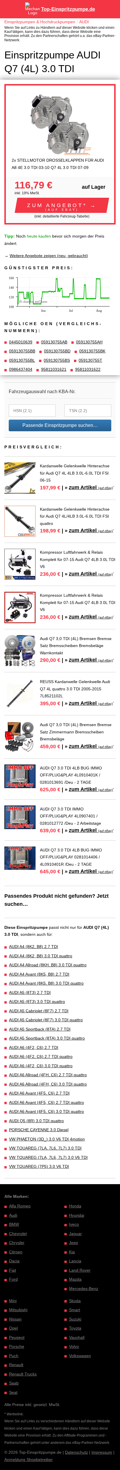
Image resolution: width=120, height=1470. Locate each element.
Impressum (101, 1452)
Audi (13, 1215)
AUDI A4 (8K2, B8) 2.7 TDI (33, 946)
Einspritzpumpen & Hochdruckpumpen (39, 21)
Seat (13, 1392)
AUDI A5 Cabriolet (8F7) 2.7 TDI (38, 1010)
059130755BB (22, 351)
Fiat (12, 1270)
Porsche (16, 1346)
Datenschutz (76, 1452)
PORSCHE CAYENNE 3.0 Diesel (38, 1129)
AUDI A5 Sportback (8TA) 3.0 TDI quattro (47, 1038)
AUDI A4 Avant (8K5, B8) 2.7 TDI (39, 974)
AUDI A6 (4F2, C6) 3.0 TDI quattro (41, 1065)
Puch (13, 1355)
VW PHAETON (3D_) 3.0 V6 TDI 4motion (47, 1139)
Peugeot (16, 1337)
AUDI (84, 21)
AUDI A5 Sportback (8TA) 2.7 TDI (39, 1029)
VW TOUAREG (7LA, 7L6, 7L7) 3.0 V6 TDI (48, 1157)
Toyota (75, 1328)
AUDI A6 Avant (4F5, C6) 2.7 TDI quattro (46, 1102)
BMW (14, 1224)
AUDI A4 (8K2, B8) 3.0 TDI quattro (40, 956)
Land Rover (80, 1270)
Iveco (74, 1224)
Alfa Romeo (20, 1206)
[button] (62, 205)
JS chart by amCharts (33, 301)
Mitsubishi (18, 1309)
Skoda (75, 1300)
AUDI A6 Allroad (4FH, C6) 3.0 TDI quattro (48, 1084)
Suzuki (75, 1319)
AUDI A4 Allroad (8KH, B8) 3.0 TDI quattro (48, 965)
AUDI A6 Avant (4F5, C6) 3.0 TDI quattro (46, 1111)
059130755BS (57, 360)
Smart (74, 1309)
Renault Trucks (23, 1374)
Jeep (73, 1242)
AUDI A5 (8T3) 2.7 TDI (30, 992)
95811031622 (87, 369)
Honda (75, 1206)
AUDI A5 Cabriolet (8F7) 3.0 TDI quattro (46, 1020)
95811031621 (53, 369)
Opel (13, 1328)
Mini (13, 1300)
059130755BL (22, 360)
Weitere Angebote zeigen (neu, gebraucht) (49, 255)
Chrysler (16, 1242)
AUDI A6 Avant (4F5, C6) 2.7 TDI (39, 1093)
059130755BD (57, 351)
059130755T (90, 360)
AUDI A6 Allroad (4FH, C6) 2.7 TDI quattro (48, 1074)
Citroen (15, 1252)
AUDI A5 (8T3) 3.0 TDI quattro (37, 1001)
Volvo (74, 1346)
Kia (72, 1252)
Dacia (14, 1261)
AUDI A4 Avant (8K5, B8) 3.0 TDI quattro (46, 983)
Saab (14, 1383)
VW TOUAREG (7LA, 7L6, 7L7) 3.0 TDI (45, 1148)
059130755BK (92, 351)
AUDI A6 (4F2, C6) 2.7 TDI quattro (41, 1056)
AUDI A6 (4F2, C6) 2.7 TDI (33, 1047)
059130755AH (89, 342)
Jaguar (75, 1233)
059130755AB (54, 342)
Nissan (15, 1319)
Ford (13, 1279)
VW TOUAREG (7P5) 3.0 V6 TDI (39, 1166)
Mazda (75, 1279)
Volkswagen (80, 1355)
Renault (16, 1364)
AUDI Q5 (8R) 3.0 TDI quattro (36, 1120)
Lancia (75, 1261)
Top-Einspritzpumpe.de (68, 9)
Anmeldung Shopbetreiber (28, 1459)
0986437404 (20, 369)
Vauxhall (76, 1337)
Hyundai (76, 1215)
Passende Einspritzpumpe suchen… (60, 425)
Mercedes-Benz (83, 1288)
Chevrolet (18, 1233)
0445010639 (20, 342)
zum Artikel (91, 487)
